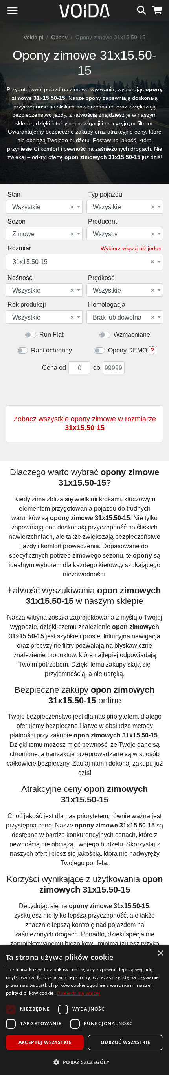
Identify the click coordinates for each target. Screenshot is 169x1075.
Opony (59, 37)
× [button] (160, 953)
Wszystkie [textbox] (43, 207)
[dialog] (84, 1010)
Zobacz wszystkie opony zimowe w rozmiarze (84, 423)
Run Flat (51, 334)
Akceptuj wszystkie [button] (45, 1042)
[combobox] (44, 206)
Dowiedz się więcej (78, 993)
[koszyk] (157, 9)
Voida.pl (33, 37)
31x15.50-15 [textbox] (83, 262)
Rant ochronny (51, 350)
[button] (84, 1062)
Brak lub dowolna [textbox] (123, 317)
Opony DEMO (127, 350)
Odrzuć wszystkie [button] (125, 1042)
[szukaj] (141, 9)
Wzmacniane (132, 334)
